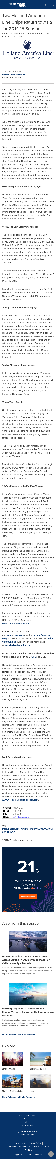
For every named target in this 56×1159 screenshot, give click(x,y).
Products (27, 1118)
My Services (26, 1125)
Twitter (8, 635)
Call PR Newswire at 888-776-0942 (28, 1133)
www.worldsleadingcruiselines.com (20, 799)
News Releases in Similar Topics (17, 1097)
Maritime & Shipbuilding (12, 1091)
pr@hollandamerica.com (21, 817)
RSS (47, 1146)
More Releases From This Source (17, 1034)
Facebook (18, 635)
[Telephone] (45, 4)
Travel (32, 1091)
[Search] (52, 4)
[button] (28, 49)
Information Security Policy (18, 1146)
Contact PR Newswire (27, 1115)
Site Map (38, 1146)
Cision (33, 1154)
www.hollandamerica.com (15, 623)
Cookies (28, 1150)
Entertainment (8, 1068)
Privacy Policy (35, 1143)
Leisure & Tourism (38, 1068)
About (27, 1122)
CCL (33, 656)
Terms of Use (19, 1143)
